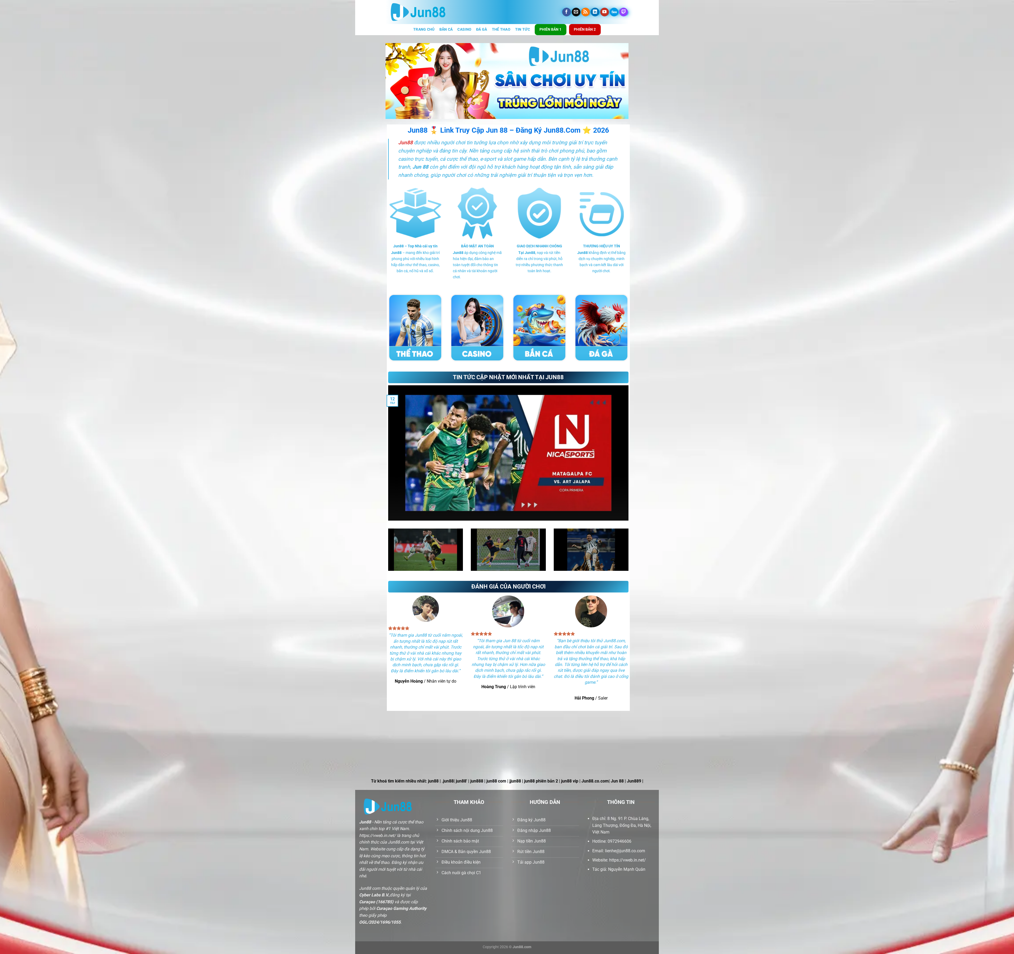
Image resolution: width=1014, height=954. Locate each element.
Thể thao (501, 29)
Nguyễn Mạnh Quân (626, 869)
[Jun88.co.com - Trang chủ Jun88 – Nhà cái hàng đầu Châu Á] (418, 12)
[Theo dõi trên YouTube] (604, 12)
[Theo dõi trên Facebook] (566, 12)
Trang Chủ (424, 29)
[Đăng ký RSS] (585, 12)
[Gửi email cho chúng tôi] (576, 12)
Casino (464, 29)
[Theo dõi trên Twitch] (623, 12)
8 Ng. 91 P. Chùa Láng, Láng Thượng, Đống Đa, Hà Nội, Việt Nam (621, 825)
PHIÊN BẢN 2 (585, 29)
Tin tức (522, 29)
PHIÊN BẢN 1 (550, 29)
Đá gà (481, 29)
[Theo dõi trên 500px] (614, 12)
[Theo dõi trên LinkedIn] (595, 12)
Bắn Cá (446, 29)
